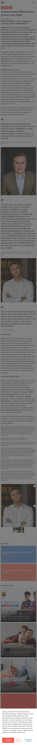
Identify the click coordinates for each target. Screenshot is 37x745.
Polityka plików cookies (28, 740)
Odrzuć (18, 740)
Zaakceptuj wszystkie (8, 740)
